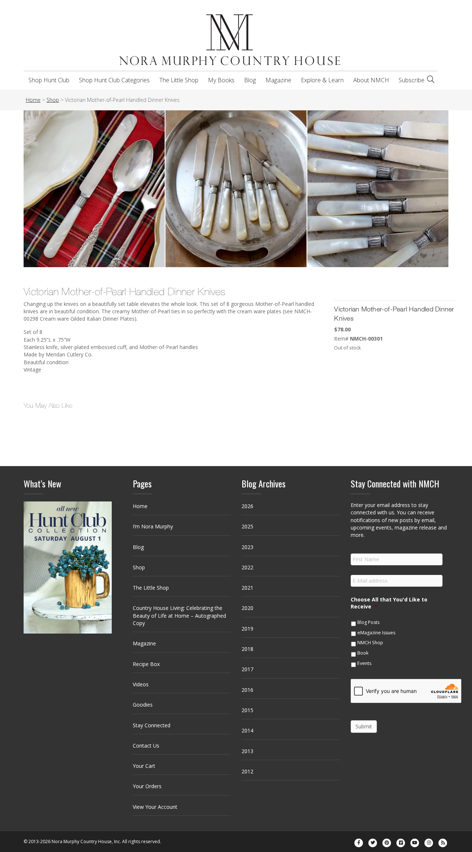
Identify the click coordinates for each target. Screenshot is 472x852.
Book (362, 653)
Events (364, 663)
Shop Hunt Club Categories (114, 80)
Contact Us (146, 745)
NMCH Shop (370, 642)
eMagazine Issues (376, 632)
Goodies (143, 704)
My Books (221, 80)
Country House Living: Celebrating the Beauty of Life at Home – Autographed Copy (179, 615)
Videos (141, 684)
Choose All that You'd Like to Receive (389, 603)
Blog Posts (368, 622)
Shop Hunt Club (48, 80)
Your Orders (147, 786)
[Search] (430, 79)
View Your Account (155, 806)
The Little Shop (178, 80)
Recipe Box (146, 664)
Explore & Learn (322, 80)
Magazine (278, 80)
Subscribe (411, 80)
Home (140, 506)
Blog (250, 80)
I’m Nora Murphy (153, 526)
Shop (139, 567)
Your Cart (144, 765)
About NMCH (371, 80)
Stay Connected (151, 725)
